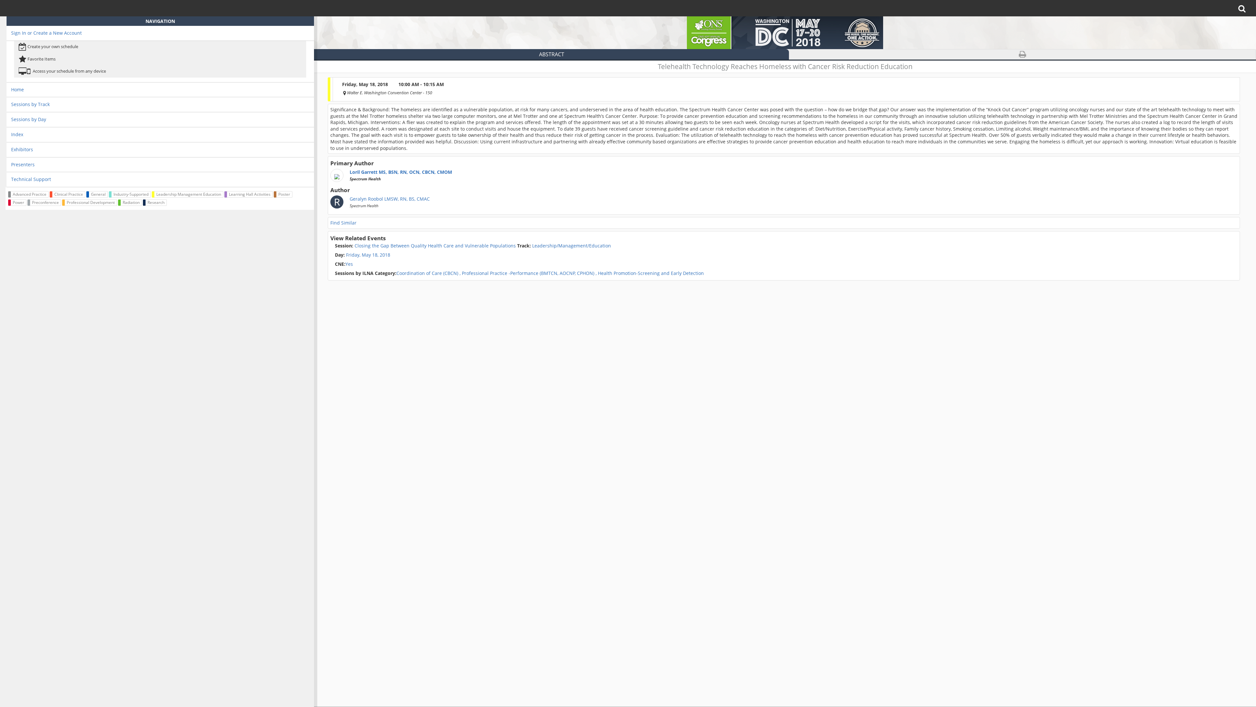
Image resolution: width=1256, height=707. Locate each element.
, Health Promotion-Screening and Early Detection (650, 273)
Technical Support (31, 179)
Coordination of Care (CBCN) (396, 273)
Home (17, 89)
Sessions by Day (28, 119)
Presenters (23, 164)
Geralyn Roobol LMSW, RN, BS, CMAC (390, 202)
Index (17, 134)
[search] (1244, 8)
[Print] (1022, 54)
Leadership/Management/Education (564, 246)
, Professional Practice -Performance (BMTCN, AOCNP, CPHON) (527, 273)
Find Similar (343, 223)
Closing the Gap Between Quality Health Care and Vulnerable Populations (425, 246)
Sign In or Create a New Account (46, 33)
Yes (344, 264)
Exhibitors (22, 149)
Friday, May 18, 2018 (368, 255)
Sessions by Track (30, 104)
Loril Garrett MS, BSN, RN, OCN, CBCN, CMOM (401, 175)
